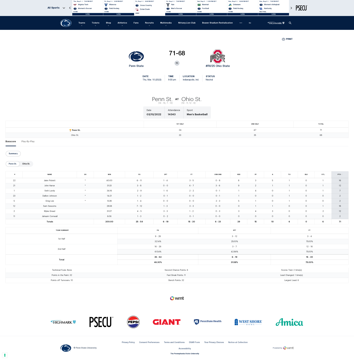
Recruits (149, 23)
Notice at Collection (238, 342)
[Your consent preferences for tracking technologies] (4, 355)
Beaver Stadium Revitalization (217, 23)
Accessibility (185, 349)
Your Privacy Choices (214, 342)
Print (289, 39)
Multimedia (166, 23)
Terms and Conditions (174, 342)
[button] (70, 8)
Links (88, 14)
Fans (136, 23)
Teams (81, 23)
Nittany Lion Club (187, 23)
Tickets (95, 23)
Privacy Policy (128, 342)
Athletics (122, 23)
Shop (108, 23)
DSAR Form (194, 342)
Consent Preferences (149, 342)
